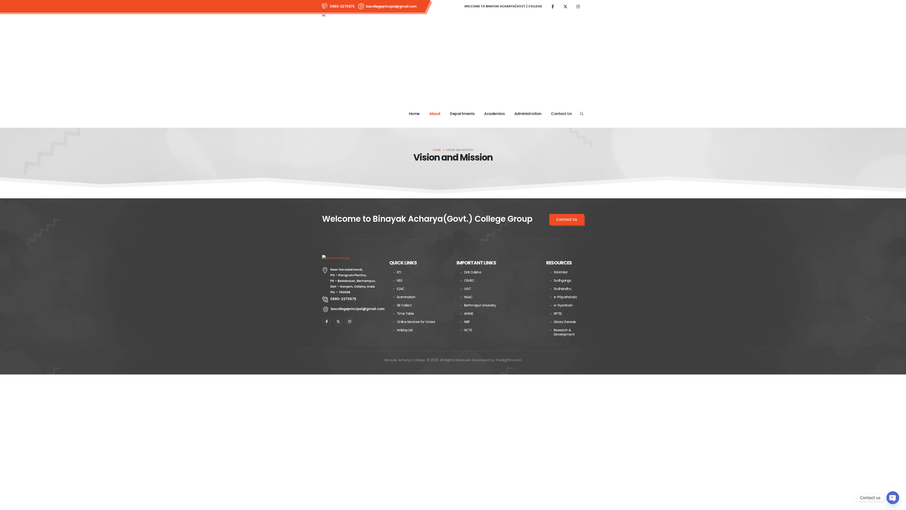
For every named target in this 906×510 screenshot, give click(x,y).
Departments (462, 113)
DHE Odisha (472, 272)
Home (414, 113)
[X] (565, 6)
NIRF (467, 321)
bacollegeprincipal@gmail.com (391, 6)
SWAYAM (560, 272)
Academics (494, 113)
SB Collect (404, 305)
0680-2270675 (342, 6)
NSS (399, 280)
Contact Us (561, 113)
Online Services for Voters (416, 321)
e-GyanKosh (563, 305)
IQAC (400, 288)
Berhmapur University (480, 305)
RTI (399, 272)
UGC (467, 288)
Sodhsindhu (562, 288)
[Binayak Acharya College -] (365, 56)
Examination (406, 297)
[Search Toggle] (582, 114)
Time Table (405, 313)
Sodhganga (562, 280)
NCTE (468, 330)
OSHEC (469, 280)
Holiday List (405, 330)
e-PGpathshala (565, 297)
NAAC (468, 297)
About (434, 113)
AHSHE (468, 313)
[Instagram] (578, 6)
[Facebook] (552, 6)
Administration (527, 113)
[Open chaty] (892, 497)
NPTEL (558, 313)
